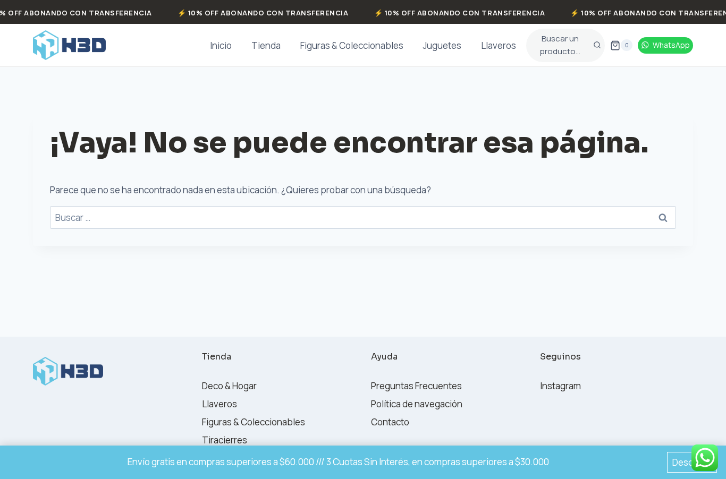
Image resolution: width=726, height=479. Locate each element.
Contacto (390, 422)
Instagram (560, 386)
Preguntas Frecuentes (416, 386)
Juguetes (442, 45)
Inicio (221, 45)
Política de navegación (416, 404)
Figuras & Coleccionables (351, 45)
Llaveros (498, 45)
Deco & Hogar (229, 386)
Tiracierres (224, 440)
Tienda (266, 45)
